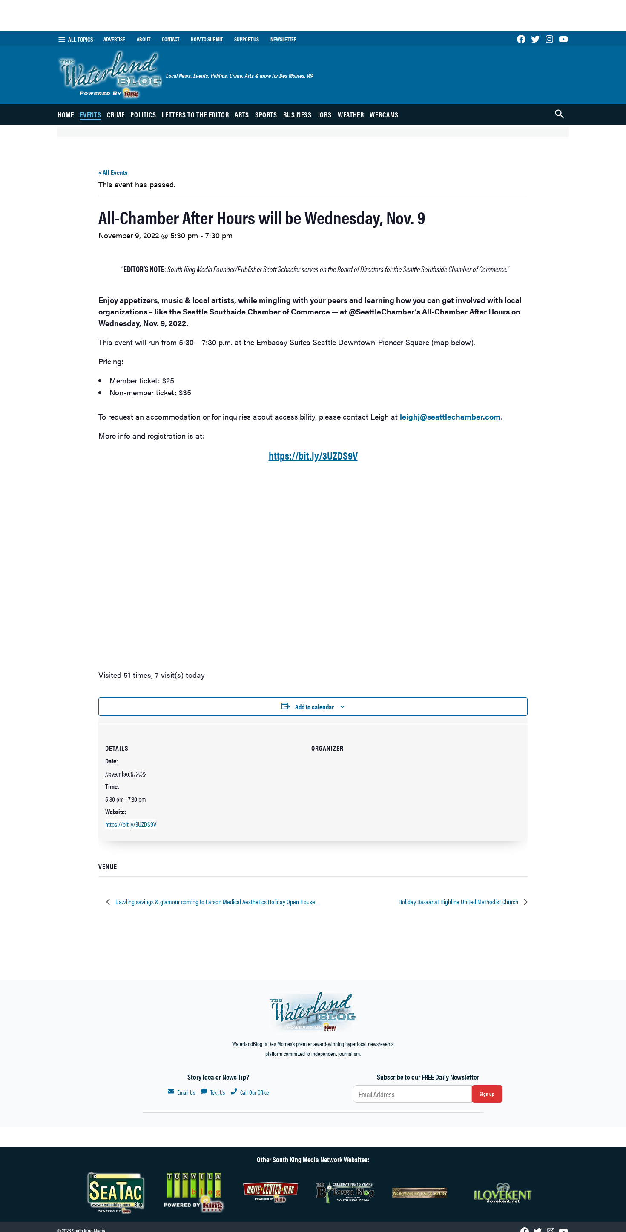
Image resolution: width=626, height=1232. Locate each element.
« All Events (112, 172)
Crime (115, 114)
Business (297, 114)
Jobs (325, 114)
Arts (242, 114)
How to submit (207, 39)
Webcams (384, 114)
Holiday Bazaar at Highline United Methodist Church (459, 901)
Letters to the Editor (195, 114)
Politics (143, 114)
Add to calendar (314, 707)
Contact (170, 39)
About (143, 39)
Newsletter (283, 39)
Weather (351, 114)
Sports (266, 114)
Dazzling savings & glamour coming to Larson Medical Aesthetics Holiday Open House (214, 901)
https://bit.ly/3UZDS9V (130, 824)
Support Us (246, 39)
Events (90, 114)
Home (65, 114)
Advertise (114, 39)
